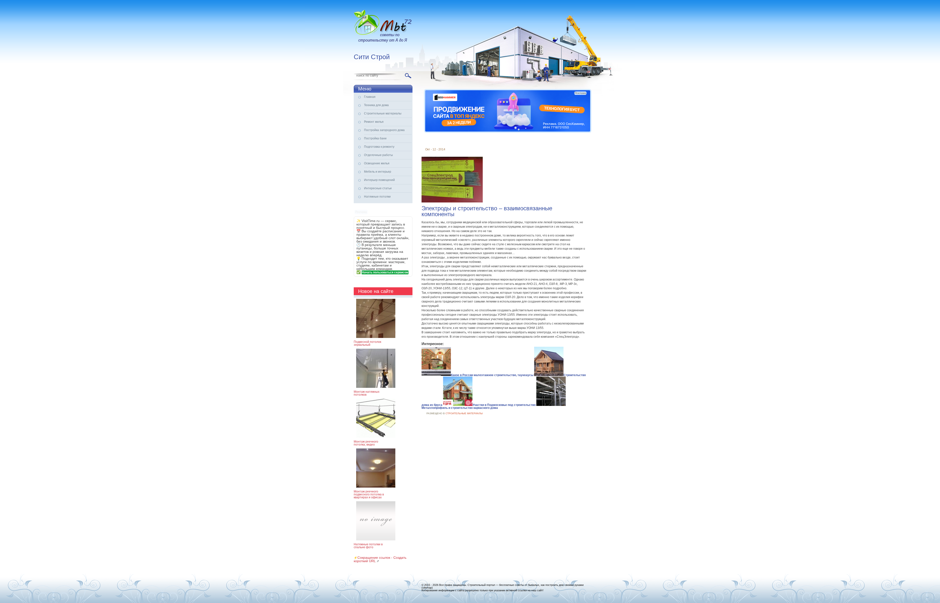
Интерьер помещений (379, 180)
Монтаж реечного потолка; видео (366, 443)
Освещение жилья (376, 163)
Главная (370, 97)
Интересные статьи (378, 188)
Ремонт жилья (374, 121)
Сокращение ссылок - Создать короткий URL (380, 559)
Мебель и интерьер (377, 171)
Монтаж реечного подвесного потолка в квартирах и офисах (369, 494)
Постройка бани (375, 138)
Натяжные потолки (377, 196)
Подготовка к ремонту (379, 146)
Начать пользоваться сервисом (385, 272)
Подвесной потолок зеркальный (367, 343)
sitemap (427, 587)
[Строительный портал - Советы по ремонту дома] (383, 27)
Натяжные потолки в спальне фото (368, 546)
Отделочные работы (378, 155)
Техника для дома (376, 105)
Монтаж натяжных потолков (366, 393)
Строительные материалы (382, 113)
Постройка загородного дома (384, 130)
